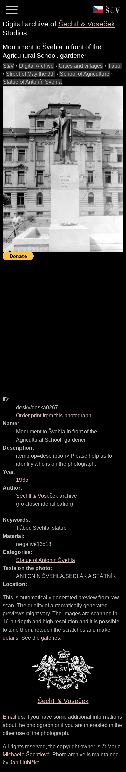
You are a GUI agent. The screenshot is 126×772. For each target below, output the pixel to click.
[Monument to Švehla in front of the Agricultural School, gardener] (63, 169)
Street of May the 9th (30, 74)
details (10, 638)
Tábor (115, 66)
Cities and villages (81, 66)
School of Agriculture (84, 74)
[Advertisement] (63, 325)
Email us (13, 717)
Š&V (8, 66)
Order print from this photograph (53, 415)
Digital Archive (36, 66)
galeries (50, 638)
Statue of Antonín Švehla (32, 82)
